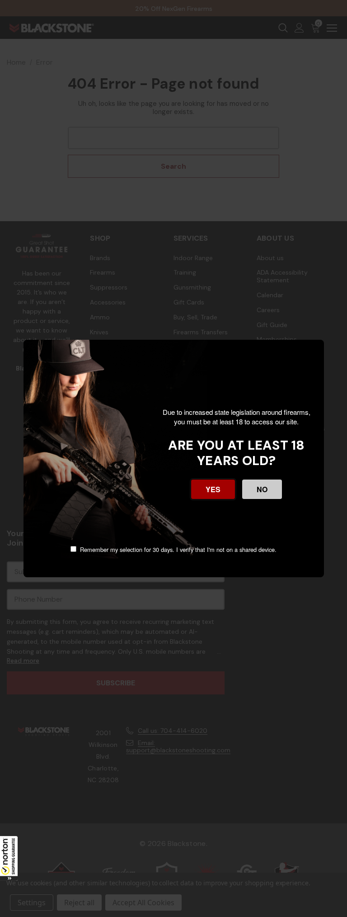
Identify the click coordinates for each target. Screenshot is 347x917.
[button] (9, 858)
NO (262, 489)
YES (213, 489)
